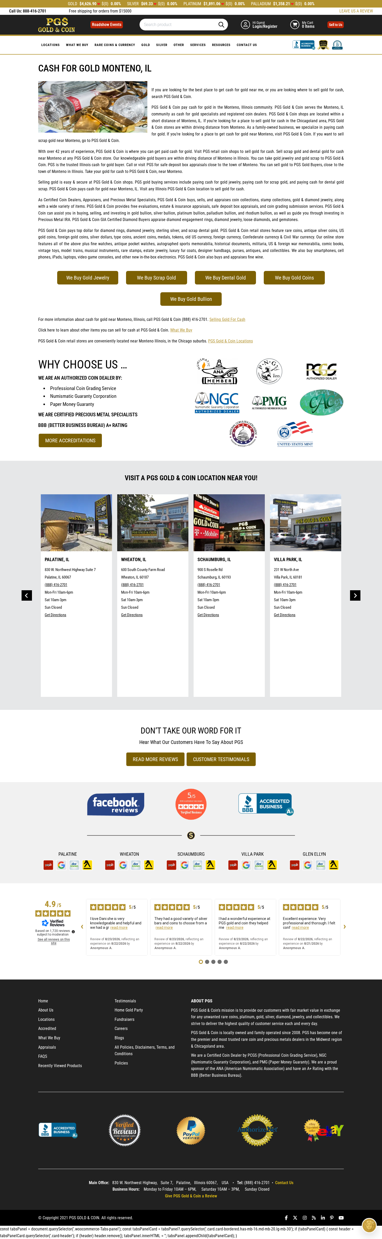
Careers (121, 1028)
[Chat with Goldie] (369, 1225)
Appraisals (47, 1047)
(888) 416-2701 (56, 584)
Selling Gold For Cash (227, 319)
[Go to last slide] (27, 595)
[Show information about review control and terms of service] (73, 932)
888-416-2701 (34, 11)
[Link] (304, 44)
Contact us (247, 45)
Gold (145, 45)
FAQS (42, 1056)
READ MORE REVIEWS (155, 759)
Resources (221, 45)
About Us (45, 1010)
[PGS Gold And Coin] (56, 24)
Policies (121, 1063)
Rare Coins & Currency (115, 45)
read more (119, 927)
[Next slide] (355, 595)
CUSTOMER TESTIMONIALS (221, 759)
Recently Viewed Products (60, 1065)
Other (179, 45)
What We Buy (77, 45)
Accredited (47, 1028)
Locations (50, 45)
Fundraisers (124, 1019)
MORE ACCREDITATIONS (70, 440)
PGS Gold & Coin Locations (230, 341)
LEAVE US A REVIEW (356, 11)
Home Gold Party (129, 1010)
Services (198, 45)
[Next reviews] (344, 927)
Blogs (119, 1037)
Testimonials (125, 1000)
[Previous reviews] (81, 927)
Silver (161, 45)
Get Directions (55, 615)
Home (43, 1000)
